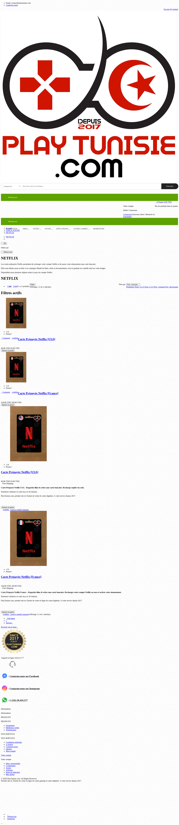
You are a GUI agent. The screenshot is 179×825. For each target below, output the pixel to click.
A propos (9, 744)
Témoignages (11, 730)
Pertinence (130, 287)
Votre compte (6, 755)
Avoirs (8, 768)
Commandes (10, 766)
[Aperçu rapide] (1, 338)
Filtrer (32, 285)
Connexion (127, 214)
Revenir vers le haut (9, 627)
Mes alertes (10, 774)
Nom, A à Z (139, 287)
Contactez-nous (12, 5)
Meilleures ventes (12, 728)
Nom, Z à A (149, 287)
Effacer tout (7, 252)
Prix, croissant (133, 285)
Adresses (9, 770)
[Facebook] (13, 814)
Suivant (9, 623)
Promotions (10, 725)
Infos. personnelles (13, 763)
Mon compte (11, 751)
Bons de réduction (13, 772)
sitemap (9, 749)
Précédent (10, 618)
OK (4, 243)
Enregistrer (127, 217)
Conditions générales (14, 742)
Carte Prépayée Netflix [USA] (36, 339)
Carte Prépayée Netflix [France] (38, 393)
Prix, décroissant (171, 287)
